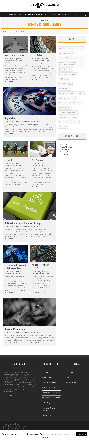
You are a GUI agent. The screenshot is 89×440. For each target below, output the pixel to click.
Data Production (65, 69)
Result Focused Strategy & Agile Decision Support (16, 266)
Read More (7, 396)
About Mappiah (65, 48)
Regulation (10, 118)
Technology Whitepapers (68, 122)
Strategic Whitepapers (67, 112)
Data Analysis (37, 159)
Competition (9, 159)
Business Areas (15, 14)
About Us (73, 14)
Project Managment (66, 98)
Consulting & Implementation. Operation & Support (70, 64)
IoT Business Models (67, 93)
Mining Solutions (48, 377)
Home (5, 31)
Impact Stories (50, 14)
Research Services (48, 387)
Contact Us (64, 154)
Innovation (62, 14)
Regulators (77, 103)
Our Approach (65, 149)
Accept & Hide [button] (81, 434)
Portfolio (7, 62)
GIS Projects (63, 79)
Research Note (64, 108)
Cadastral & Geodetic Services (71, 58)
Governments (64, 89)
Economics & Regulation (14, 55)
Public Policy (37, 55)
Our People (64, 152)
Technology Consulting (68, 117)
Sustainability (71, 382)
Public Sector (64, 103)
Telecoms (63, 127)
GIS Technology (65, 84)
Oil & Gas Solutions (49, 382)
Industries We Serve (33, 14)
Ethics (68, 377)
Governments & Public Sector (13, 61)
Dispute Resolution (15, 329)
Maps (81, 93)
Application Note (65, 53)
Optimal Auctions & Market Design (23, 223)
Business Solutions (49, 415)
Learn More (44, 437)
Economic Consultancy (67, 74)
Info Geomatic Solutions (51, 398)
